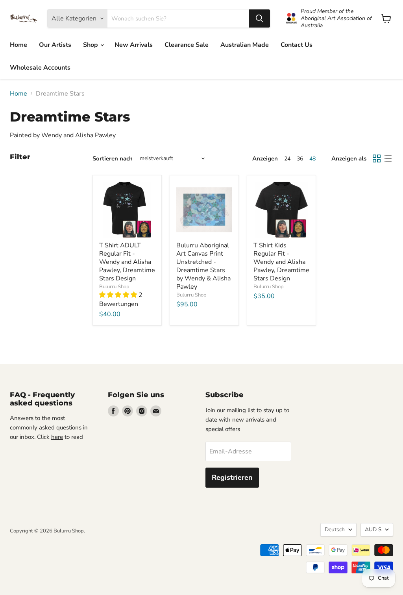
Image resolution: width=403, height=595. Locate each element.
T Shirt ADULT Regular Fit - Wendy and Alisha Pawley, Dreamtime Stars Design (127, 262)
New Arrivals (134, 45)
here (57, 437)
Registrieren (232, 477)
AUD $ (373, 529)
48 (312, 158)
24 (287, 158)
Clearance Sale (187, 45)
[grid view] (376, 158)
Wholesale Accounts (40, 67)
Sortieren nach (112, 158)
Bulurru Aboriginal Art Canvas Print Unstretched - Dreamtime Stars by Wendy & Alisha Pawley (203, 266)
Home (18, 45)
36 (300, 158)
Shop (91, 45)
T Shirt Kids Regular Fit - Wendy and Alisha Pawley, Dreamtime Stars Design (281, 262)
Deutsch (335, 529)
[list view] (387, 158)
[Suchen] (259, 18)
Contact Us (296, 45)
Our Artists (55, 45)
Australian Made (244, 45)
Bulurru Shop (114, 286)
